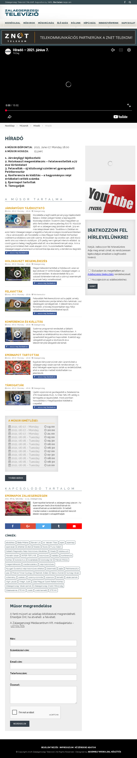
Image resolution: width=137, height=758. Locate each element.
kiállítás (55, 555)
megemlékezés (13, 564)
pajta (61, 568)
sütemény (11, 577)
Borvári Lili (35, 542)
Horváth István (12, 555)
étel (29, 547)
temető (60, 577)
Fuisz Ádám (55, 547)
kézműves (44, 555)
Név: (13, 638)
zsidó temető (41, 590)
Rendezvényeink (108, 23)
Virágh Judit (24, 581)
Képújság (90, 23)
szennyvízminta (35, 577)
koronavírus (20, 560)
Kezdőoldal (12, 23)
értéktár (21, 547)
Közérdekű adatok (85, 747)
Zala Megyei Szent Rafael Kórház (48, 581)
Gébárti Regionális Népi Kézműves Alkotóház (26, 551)
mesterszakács (30, 564)
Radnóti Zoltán (42, 573)
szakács (22, 577)
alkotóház (10, 542)
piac (8, 573)
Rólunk (75, 23)
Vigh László (11, 581)
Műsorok (29, 23)
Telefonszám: (18, 673)
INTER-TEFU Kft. (29, 555)
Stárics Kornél (57, 573)
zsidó (30, 590)
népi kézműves (47, 564)
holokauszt (63, 551)
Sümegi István (72, 573)
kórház (9, 560)
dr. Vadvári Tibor (50, 542)
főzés (45, 547)
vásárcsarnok (72, 577)
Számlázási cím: (19, 650)
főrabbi (37, 547)
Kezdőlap (10, 125)
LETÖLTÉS (18, 626)
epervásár (10, 547)
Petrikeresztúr (72, 568)
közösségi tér (46, 560)
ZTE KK (53, 590)
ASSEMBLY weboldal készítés (104, 752)
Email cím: (16, 661)
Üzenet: (15, 685)
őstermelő (51, 568)
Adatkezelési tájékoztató (101, 274)
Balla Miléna (22, 542)
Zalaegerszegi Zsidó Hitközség (48, 586)
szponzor (50, 577)
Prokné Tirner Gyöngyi (22, 573)
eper (62, 542)
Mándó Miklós (61, 560)
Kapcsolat (128, 23)
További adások (15, 478)
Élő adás (62, 23)
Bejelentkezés (49, 747)
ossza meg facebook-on (19, 253)
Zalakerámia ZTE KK (15, 590)
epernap (70, 542)
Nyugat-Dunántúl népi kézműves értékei (25, 568)
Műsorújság (46, 23)
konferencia (66, 555)
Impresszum (66, 747)
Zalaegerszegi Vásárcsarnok (19, 586)
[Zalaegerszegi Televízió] (21, 13)
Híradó (36, 125)
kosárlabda (33, 560)
